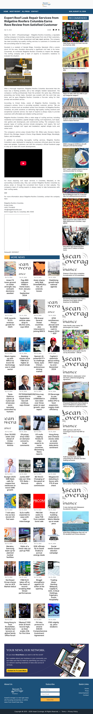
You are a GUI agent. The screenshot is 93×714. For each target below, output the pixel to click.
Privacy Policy (73, 711)
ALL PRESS (26, 11)
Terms (64, 711)
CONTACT (34, 11)
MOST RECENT (15, 11)
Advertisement (84, 693)
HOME (6, 11)
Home (87, 688)
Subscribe (50, 700)
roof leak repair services (40, 39)
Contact (86, 695)
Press (87, 691)
